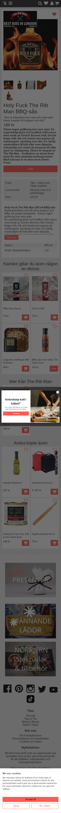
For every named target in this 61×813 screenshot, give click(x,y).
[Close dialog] (57, 392)
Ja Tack (16, 414)
